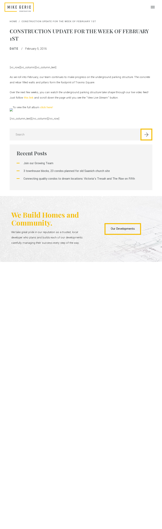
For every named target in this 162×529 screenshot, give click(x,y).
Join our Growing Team (38, 163)
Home (13, 21)
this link (28, 98)
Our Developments (123, 229)
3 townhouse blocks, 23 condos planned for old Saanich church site (67, 171)
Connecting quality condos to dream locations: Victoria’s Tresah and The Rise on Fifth (79, 179)
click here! (46, 107)
